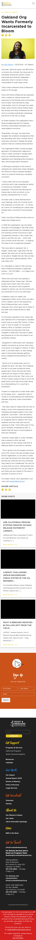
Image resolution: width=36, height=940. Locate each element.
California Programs (13, 751)
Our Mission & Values (14, 815)
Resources (10, 759)
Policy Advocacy (12, 785)
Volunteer (10, 800)
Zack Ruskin (8, 64)
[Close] (34, 911)
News (8, 829)
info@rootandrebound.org (16, 847)
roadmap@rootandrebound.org (19, 929)
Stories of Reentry (13, 781)
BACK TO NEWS (11, 12)
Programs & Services (14, 748)
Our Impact (10, 775)
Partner (9, 804)
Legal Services (11, 788)
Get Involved (13, 796)
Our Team (10, 818)
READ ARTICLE (8, 544)
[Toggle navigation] (33, 3)
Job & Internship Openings (16, 821)
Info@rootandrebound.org (16, 880)
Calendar (9, 762)
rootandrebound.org (17, 481)
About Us (11, 811)
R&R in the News (12, 833)
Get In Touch (13, 843)
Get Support (12, 743)
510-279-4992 (18, 938)
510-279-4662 (11, 869)
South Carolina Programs (15, 754)
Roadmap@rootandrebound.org (18, 855)
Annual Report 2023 (14, 778)
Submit (6, 700)
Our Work (11, 770)
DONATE (14, 736)
